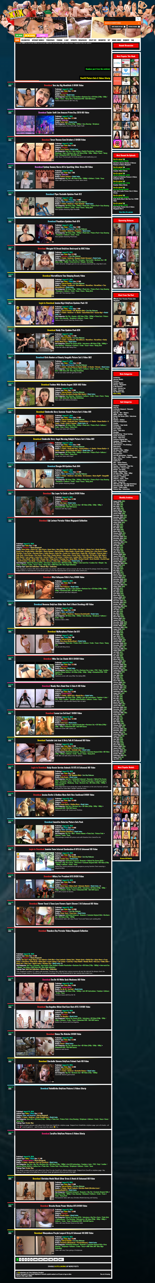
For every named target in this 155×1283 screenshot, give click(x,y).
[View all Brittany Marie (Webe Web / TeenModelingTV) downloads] (135, 843)
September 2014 (118, 755)
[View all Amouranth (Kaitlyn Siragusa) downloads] (126, 852)
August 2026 (117, 501)
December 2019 (118, 643)
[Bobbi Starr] (126, 135)
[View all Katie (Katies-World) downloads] (126, 774)
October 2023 (117, 561)
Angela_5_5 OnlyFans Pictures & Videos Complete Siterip (125, 178)
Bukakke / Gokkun (119, 420)
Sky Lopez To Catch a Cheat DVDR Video (68, 493)
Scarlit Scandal (23, 561)
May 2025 (116, 528)
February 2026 (117, 512)
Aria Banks (81, 549)
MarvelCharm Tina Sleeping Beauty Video (68, 275)
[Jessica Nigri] (117, 99)
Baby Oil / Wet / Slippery (121, 412)
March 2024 (117, 553)
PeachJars (78, 231)
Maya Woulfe (27, 559)
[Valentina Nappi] (126, 126)
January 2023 (117, 577)
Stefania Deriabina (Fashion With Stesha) (73, 394)
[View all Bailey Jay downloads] (126, 835)
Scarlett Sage (105, 559)
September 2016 (118, 712)
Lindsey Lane (68, 557)
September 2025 (118, 520)
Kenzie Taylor (76, 555)
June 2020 (116, 632)
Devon (62, 1043)
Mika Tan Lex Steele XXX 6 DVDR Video (68, 658)
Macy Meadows (88, 557)
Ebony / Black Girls (119, 437)
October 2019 (117, 647)
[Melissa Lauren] (126, 144)
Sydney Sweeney (65, 176)
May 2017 (116, 698)
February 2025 (117, 533)
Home (17, 40)
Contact (18, 1276)
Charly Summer (49, 551)
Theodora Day (66, 561)
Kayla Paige (47, 555)
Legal (26, 1276)
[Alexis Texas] (135, 144)
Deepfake (116, 432)
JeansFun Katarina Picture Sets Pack (68, 821)
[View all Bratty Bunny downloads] (126, 817)
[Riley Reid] (126, 99)
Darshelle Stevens (80, 1070)
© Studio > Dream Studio (98, 421)
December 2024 (118, 536)
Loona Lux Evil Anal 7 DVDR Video (68, 713)
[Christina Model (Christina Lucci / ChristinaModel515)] (135, 81)
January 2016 (117, 727)
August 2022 (117, 586)
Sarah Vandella (95, 559)
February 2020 (117, 640)
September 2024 (118, 542)
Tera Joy (63, 95)
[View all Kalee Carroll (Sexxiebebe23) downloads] (135, 835)
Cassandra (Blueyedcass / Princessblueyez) (74, 1242)
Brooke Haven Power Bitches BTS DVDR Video (68, 1205)
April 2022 (116, 593)
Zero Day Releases (81, 201)
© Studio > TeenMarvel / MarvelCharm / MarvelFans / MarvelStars (81, 285)
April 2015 (116, 743)
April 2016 (116, 721)
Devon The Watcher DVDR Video (68, 1034)
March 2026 (117, 510)
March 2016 (116, 723)
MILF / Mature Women (79, 833)
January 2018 (117, 684)
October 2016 (117, 711)
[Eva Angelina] (135, 108)
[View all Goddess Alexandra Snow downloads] (117, 783)
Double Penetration (88, 151)
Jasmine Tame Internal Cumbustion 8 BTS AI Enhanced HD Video (71, 849)
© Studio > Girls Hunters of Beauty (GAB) (73, 367)
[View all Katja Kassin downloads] (126, 843)
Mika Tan (63, 668)
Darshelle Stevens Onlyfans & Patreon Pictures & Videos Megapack (124, 164)
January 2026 (117, 513)
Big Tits (68, 178)
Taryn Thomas (64, 149)
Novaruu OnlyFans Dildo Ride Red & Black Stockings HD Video (68, 604)
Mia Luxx (97, 961)
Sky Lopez (63, 503)
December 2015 (118, 729)
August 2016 (117, 714)
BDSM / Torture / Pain (120, 414)
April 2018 (116, 679)
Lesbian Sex (94, 562)
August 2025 (117, 522)
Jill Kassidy (92, 553)
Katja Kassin (64, 777)
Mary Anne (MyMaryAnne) (68, 641)
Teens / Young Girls (66, 98)
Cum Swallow (76, 96)
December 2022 (118, 579)
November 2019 (118, 645)
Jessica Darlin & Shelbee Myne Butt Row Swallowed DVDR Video (68, 794)
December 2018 (118, 665)
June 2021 (116, 611)
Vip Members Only (118, 392)
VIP (109, 40)
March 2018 (116, 681)
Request (126, 40)
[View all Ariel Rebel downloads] (117, 800)
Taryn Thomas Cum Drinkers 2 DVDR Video (68, 139)
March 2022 (117, 595)
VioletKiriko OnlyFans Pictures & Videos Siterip (67, 1088)
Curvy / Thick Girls (74, 781)
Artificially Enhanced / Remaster (75, 752)
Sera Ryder (32, 561)
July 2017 (116, 695)
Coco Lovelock (60, 959)
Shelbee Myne (75, 804)
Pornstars (50, 40)
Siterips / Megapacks (79, 40)
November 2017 (118, 688)
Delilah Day (90, 959)
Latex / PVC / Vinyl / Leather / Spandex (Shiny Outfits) (81, 698)
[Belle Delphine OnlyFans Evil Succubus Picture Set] (132, 334)
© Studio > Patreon (94, 367)
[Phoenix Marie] (135, 99)
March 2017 (116, 702)
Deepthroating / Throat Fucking (122, 434)
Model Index (116, 40)
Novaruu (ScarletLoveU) (82, 614)
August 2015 (117, 736)
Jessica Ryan (75, 553)
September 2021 (118, 606)
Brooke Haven (64, 1215)
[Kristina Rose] (135, 126)
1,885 (45, 1259)
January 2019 (117, 663)
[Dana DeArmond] (135, 90)
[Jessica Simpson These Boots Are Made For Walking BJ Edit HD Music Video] (132, 321)
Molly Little (35, 559)
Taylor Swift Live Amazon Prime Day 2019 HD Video (68, 112)
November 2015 (118, 730)
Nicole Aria (20, 963)
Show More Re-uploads (126, 212)
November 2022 (118, 581)
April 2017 (116, 700)
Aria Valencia (43, 959)
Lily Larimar (59, 557)
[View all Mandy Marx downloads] (135, 791)
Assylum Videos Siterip (120, 171)
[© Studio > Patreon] (117, 81)
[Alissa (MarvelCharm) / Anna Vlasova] (126, 117)
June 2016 (116, 718)
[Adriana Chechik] (117, 135)
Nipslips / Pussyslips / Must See (123, 466)
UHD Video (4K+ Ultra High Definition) (72, 370)
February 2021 (117, 618)
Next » (61, 1259)
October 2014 (117, 753)
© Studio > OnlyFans (67, 203)
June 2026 (116, 504)
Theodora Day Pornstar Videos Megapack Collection (67, 930)
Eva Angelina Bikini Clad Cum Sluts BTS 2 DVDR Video (68, 1006)
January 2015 (117, 748)
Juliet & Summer (71, 423)
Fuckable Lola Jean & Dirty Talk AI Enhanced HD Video (68, 740)
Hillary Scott (73, 886)
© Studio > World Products (69, 1188)
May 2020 (116, 634)
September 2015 (118, 734)
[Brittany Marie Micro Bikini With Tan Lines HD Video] (120, 308)
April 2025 (116, 529)
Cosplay (74, 316)
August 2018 (117, 672)
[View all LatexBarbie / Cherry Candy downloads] (117, 826)
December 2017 (118, 686)
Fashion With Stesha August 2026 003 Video (68, 384)
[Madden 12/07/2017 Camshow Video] (132, 360)
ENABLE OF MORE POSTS (63, 1266)
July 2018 (116, 673)
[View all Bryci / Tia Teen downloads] (135, 817)
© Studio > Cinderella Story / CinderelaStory (74, 421)
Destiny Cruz (89, 551)
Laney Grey (39, 557)
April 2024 (116, 551)
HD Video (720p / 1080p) (73, 124)
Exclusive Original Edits (95, 752)
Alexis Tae (34, 549)
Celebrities (25, 40)
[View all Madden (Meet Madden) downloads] (135, 774)
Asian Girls (69, 670)
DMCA (30, 1276)
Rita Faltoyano (65, 586)
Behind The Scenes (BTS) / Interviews (77, 343)
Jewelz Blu (84, 553)
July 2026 (116, 503)
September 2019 (118, 649)
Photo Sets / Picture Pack (91, 205)
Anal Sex (68, 96)
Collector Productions (120, 421)
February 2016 (117, 725)
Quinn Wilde (74, 559)
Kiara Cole (85, 555)
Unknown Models (84, 886)
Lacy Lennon (30, 557)
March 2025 (117, 531)
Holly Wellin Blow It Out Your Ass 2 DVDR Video (125, 200)
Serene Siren (41, 561)
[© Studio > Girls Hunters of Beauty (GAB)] (126, 90)
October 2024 (117, 540)
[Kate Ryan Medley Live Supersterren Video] (120, 360)
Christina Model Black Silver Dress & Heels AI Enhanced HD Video (68, 1178)
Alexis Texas (64, 886)
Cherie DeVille (59, 551)
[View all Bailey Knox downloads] (126, 826)
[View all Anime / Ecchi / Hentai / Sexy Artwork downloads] (117, 817)
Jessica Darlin (64, 804)
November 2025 (118, 517)
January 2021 (117, 620)
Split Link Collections (32, 566)
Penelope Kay (64, 559)
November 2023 (118, 560)
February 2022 (117, 597)
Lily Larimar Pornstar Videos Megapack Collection (67, 520)
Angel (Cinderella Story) (74, 450)
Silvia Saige (57, 561)
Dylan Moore (99, 959)
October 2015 (117, 732)
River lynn (28, 963)
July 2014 (116, 759)
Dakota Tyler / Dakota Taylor (76, 959)
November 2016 (118, 709)
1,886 (50, 1259)
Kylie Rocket (20, 557)
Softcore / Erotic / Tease (96, 178)
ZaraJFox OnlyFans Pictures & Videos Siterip (67, 1133)
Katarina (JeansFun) (66, 831)
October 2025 (117, 519)
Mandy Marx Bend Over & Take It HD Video (68, 685)
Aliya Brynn (43, 549)
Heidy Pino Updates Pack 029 (68, 330)
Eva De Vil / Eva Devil (67, 989)
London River (78, 557)
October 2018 (117, 668)
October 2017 (117, 689)
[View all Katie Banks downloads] (117, 843)
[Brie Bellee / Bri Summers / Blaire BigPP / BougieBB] (126, 108)
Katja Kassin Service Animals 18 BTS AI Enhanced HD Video (71, 767)
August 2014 (117, 757)
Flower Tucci (64, 913)
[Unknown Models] (135, 63)
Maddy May (98, 557)
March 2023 (117, 574)
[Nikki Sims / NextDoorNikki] (135, 117)
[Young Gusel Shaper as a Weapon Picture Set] (132, 308)
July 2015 (116, 737)
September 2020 (118, 627)
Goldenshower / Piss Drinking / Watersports (70, 1219)
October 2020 (117, 625)
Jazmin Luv (66, 553)
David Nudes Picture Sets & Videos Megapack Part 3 (123, 208)
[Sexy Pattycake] (117, 90)
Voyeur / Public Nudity (120, 487)
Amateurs (116, 405)
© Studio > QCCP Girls (67, 695)
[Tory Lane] (135, 135)
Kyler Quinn (102, 555)
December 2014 (118, 750)
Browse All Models (126, 858)
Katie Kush (20, 555)
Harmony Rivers (38, 553)
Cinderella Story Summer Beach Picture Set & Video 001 (68, 411)
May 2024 (116, 549)
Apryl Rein (73, 549)
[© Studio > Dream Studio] (135, 72)
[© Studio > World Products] (117, 72)
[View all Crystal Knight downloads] (135, 852)
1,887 (55, 1259)
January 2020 (117, 641)
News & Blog (117, 393)
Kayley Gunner (56, 555)
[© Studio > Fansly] (126, 72)
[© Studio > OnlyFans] (117, 63)
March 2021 (116, 616)
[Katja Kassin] (117, 108)
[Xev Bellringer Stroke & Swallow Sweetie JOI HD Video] (132, 347)
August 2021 (117, 608)
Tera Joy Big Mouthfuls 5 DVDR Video (68, 85)
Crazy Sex (92, 40)
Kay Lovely (38, 555)
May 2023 (116, 570)
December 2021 (118, 600)
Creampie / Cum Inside (86, 260)
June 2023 (116, 569)
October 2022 (117, 583)
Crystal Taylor (79, 551)
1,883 (35, 1259)
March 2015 (116, 745)
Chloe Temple (69, 551)
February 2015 (117, 746)
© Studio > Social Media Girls (84, 312)
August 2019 (117, 650)
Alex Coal (25, 959)
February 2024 (117, 554)
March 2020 (117, 638)
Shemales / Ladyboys (119, 477)
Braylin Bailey (30, 551)
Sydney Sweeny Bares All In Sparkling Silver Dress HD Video (68, 166)
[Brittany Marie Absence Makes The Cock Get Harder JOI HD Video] (120, 321)
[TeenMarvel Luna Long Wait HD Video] (120, 334)
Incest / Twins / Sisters (120, 452)
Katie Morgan (29, 555)
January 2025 (117, 535)
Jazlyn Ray (58, 553)
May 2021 (116, 613)
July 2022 (116, 588)
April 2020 (116, 636)
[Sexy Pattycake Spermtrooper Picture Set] (120, 347)
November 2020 (118, 624)
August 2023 (117, 565)
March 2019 (116, 659)
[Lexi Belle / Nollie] (117, 117)
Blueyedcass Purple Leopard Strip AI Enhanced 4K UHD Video (68, 1233)
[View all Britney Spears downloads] (126, 783)
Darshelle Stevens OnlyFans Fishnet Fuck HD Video (68, 1061)
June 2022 (116, 590)
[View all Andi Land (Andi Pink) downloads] (117, 809)
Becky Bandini (100, 549)
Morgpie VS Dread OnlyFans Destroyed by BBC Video (68, 248)
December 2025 (118, 515)
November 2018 (118, 666)
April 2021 (116, 615)
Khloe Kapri (43, 961)
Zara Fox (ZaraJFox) (42, 1162)
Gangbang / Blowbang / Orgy (69, 783)
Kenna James (67, 555)
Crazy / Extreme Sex (119, 388)
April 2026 (116, 508)
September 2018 (118, 670)
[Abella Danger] (117, 126)
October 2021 (117, 604)
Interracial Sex (75, 262)
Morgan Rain (44, 559)
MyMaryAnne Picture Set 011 (68, 631)
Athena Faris (90, 549)
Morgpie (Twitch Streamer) (83, 258)
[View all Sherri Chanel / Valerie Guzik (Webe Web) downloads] (126, 791)
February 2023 (117, 576)
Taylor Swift (64, 122)
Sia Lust (49, 561)
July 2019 (116, 652)
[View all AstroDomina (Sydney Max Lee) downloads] (126, 800)
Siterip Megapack (36, 547)
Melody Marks (88, 961)
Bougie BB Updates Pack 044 (68, 466)
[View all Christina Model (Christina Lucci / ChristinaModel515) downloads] (135, 783)
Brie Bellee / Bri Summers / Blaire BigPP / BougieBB (92, 475)
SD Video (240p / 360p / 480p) (87, 153)
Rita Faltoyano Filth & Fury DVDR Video (68, 577)
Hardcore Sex (86, 96)
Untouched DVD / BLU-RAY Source (85, 98)
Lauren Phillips (49, 557)
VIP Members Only (79, 310)
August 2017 (117, 693)
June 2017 (116, 696)
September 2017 (118, 691)
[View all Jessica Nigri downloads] (117, 835)
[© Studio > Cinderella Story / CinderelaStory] (126, 81)
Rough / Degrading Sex (120, 471)
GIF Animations (118, 443)
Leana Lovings (52, 961)
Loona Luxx (64, 722)
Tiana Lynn (73, 913)
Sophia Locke (37, 963)
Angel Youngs (33, 959)
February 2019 (117, 661)
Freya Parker (27, 553)
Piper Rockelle (80, 203)
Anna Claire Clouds (63, 549)
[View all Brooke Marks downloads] (135, 809)
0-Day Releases (118, 386)
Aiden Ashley (26, 549)
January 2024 (117, 556)
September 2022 (118, 584)
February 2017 (117, 704)
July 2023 (116, 567)
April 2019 (116, 657)
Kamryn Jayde (101, 553)
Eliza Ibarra (98, 551)
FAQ (132, 40)
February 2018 (117, 682)
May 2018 (116, 677)
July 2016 (116, 716)
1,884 (40, 1259)
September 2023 (118, 563)
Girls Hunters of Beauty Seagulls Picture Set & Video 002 (68, 357)
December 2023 (118, 558)
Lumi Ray (70, 961)
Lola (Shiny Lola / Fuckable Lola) (70, 750)
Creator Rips (30, 1123)
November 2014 (118, 752)
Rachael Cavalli (84, 559)
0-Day (66, 40)
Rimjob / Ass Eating (87, 262)
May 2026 (116, 506)
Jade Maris (25, 961)
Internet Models (38, 40)
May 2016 (116, 720)
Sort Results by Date (117, 26)
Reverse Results (133, 26)
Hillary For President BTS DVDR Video (68, 876)
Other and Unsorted (68, 201)
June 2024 (116, 547)
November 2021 (118, 602)
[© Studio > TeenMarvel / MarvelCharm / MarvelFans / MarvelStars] (126, 63)
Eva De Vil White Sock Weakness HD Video (68, 979)
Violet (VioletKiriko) (42, 1117)
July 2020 (116, 631)
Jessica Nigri (99, 312)
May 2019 (116, 656)
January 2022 (117, 599)
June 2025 (116, 526)
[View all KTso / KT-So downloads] (117, 791)
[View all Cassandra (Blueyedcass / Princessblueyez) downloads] (135, 800)
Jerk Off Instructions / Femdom (93, 697)
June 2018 (116, 675)
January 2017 (117, 705)
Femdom (59, 40)
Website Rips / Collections (49, 566)
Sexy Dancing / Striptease (91, 124)
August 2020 (117, 629)
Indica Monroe (49, 553)
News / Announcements (120, 464)
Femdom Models (67, 693)
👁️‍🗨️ (60, 314)
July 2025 (116, 524)
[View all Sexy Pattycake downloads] (126, 809)
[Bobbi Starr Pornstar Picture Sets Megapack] (126, 299)
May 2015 (116, 741)
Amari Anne (51, 549)
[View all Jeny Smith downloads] (117, 852)
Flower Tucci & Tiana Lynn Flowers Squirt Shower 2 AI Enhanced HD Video (68, 903)
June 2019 (116, 654)
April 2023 (116, 572)
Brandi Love (20, 551)
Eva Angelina (64, 1016)
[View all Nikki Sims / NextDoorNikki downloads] (117, 774)
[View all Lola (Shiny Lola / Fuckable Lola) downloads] (135, 826)
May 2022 (116, 592)
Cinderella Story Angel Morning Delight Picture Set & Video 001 (68, 438)
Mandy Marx (80, 695)
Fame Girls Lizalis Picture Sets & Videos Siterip (125, 192)
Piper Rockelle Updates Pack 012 (68, 194)
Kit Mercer (93, 555)
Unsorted (102, 40)
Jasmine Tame (64, 858)
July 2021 (116, 609)
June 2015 (116, 739)
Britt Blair (39, 551)
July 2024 (116, 545)
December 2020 (118, 622)
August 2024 (117, 544)
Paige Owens (54, 559)
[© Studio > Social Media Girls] (117, 144)
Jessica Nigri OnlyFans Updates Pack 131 (71, 302)
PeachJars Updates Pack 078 (68, 221)
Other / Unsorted (118, 390)
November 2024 (118, 538)
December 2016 (118, 707)
